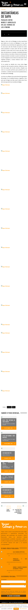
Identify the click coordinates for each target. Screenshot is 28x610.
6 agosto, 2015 (7, 471)
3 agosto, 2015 (7, 496)
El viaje (9, 407)
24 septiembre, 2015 (8, 443)
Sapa (14, 407)
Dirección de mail (13, 584)
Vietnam (3, 9)
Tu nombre (13, 579)
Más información (23, 608)
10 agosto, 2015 (7, 458)
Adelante (16, 608)
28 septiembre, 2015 (8, 428)
